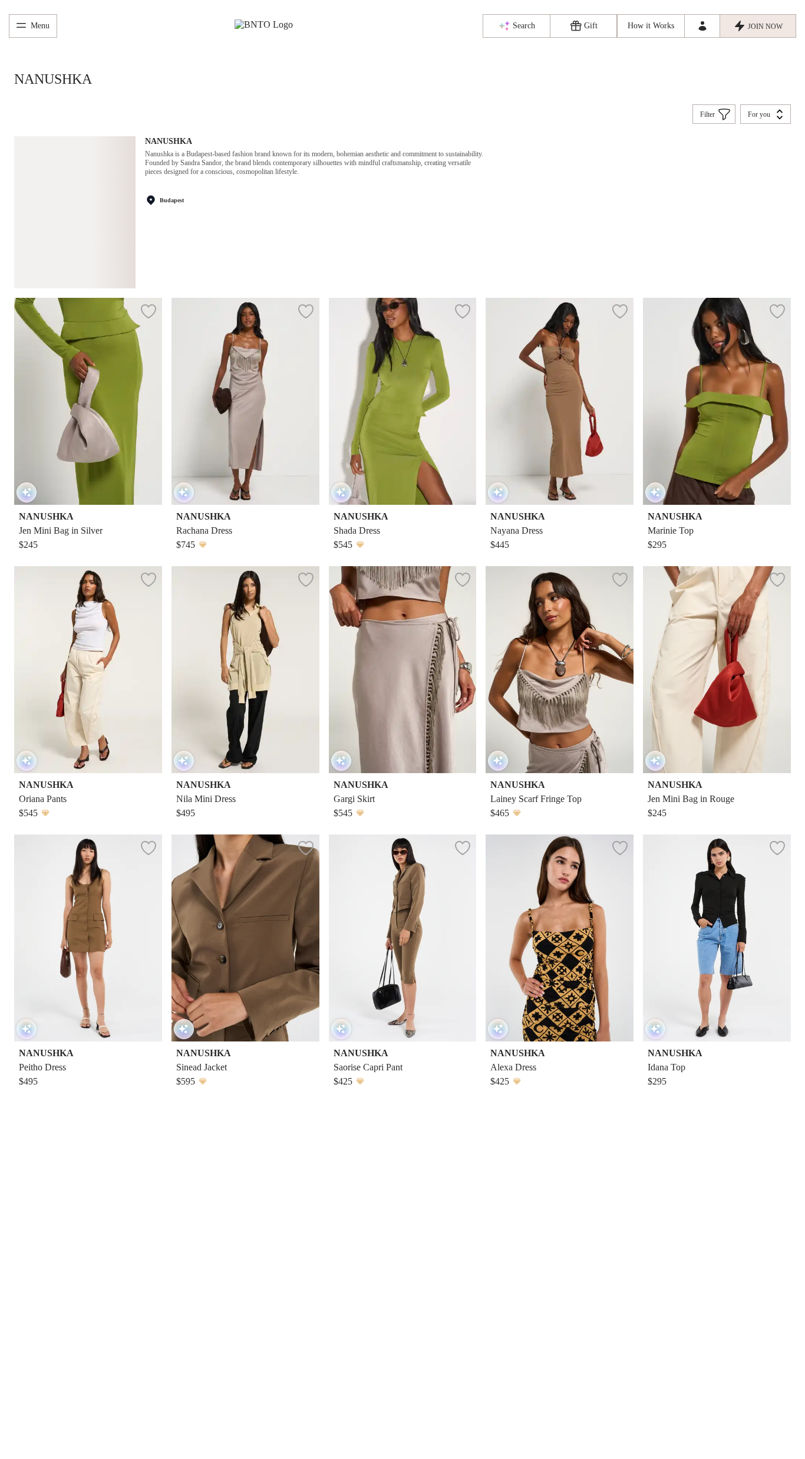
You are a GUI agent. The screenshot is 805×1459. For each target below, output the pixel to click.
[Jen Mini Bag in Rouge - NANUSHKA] (717, 669)
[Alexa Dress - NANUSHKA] (560, 937)
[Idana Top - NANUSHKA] (717, 937)
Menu (40, 25)
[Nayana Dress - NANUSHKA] (560, 401)
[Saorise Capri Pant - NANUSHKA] (403, 937)
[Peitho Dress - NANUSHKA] (88, 937)
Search (524, 25)
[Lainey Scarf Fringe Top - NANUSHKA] (560, 669)
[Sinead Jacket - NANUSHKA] (245, 937)
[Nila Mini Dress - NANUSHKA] (245, 669)
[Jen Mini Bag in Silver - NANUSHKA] (88, 401)
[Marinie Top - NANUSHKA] (717, 401)
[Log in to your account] (702, 26)
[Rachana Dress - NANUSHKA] (245, 401)
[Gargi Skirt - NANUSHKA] (403, 669)
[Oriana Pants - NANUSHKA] (88, 669)
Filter (707, 114)
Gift (591, 25)
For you (759, 114)
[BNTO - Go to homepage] (270, 26)
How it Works (651, 25)
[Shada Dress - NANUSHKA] (403, 401)
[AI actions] (27, 492)
